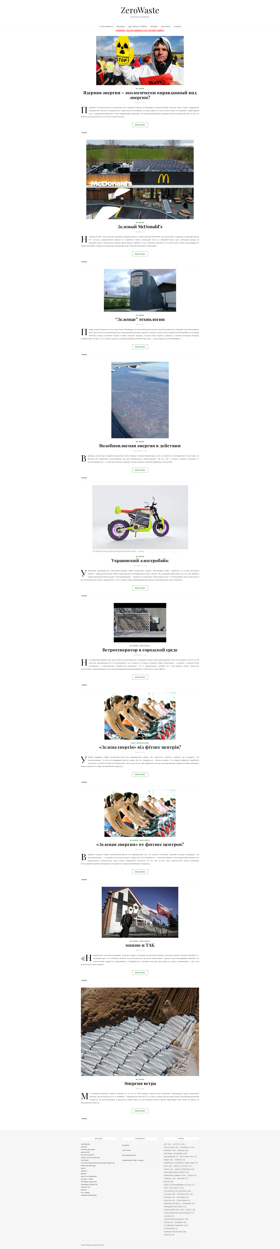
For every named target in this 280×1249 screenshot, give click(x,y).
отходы (169, 1194)
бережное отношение (175, 1153)
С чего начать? (106, 26)
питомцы (183, 1197)
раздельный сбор (174, 1210)
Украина (170, 1150)
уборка (168, 1222)
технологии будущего (176, 1219)
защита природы (184, 1169)
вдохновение (171, 1156)
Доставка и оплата (137, 26)
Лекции (154, 26)
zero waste (144, 646)
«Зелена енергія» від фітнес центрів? (140, 747)
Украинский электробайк (140, 560)
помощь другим (172, 1203)
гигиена (84, 1147)
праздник (189, 1203)
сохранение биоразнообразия (179, 1213)
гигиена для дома (88, 1149)
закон (168, 1169)
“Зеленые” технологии (140, 319)
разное (84, 1190)
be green (140, 89)
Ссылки (177, 26)
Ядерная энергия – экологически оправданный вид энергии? (140, 95)
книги (192, 1175)
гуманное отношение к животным (181, 1163)
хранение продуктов (89, 1184)
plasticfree (171, 1147)
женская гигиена (87, 1155)
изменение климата (175, 1175)
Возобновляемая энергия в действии (140, 445)
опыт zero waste (174, 1188)
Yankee (84, 132)
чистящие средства (88, 1181)
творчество (85, 1187)
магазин (182, 1178)
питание (169, 1197)
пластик (169, 1200)
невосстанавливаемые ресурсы (179, 1185)
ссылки (169, 1216)
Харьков (183, 1150)
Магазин (121, 26)
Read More (140, 125)
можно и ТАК (140, 945)
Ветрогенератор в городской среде (140, 649)
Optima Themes (98, 1245)
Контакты (165, 26)
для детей (85, 1152)
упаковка (181, 1222)
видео (168, 1160)
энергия (169, 1235)
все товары (85, 1192)
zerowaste (187, 1147)
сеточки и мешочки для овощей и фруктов (98, 1163)
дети (168, 1166)
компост (84, 1171)
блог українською (140, 743)
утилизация (170, 1228)
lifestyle (179, 1144)
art (167, 1144)
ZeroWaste (140, 10)
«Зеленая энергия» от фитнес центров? (140, 844)
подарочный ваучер (89, 1195)
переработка (185, 1194)
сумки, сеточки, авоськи (90, 1157)
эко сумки (84, 1160)
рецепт (190, 1210)
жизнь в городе (183, 1166)
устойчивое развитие (176, 1225)
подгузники (183, 1200)
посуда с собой (87, 1179)
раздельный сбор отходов (132, 1160)
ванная (83, 1173)
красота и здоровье (89, 1176)
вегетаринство (188, 1156)
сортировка (85, 1144)
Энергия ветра (140, 1083)
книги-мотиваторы (88, 1165)
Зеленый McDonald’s (140, 226)
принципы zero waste (175, 1206)
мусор (168, 1181)
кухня (83, 1168)
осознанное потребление (177, 1191)
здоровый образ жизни (176, 1172)
